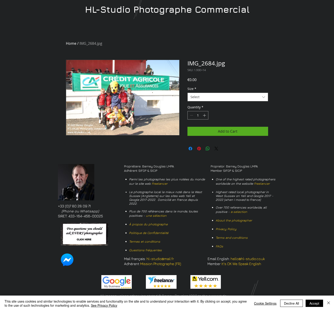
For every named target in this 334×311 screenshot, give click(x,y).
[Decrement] (191, 115)
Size (191, 89)
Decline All (291, 303)
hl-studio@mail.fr (160, 259)
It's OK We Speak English (241, 264)
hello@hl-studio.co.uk (248, 259)
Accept (314, 303)
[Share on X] (216, 148)
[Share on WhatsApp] (207, 148)
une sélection (156, 215)
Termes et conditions (144, 241)
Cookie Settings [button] (265, 303)
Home (71, 43)
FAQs (219, 246)
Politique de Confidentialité (148, 233)
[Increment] (205, 115)
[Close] (328, 303)
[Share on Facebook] (190, 148)
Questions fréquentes (145, 250)
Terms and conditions (232, 237)
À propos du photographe (148, 224)
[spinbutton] (198, 115)
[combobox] (227, 97)
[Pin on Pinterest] (199, 148)
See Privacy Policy (104, 305)
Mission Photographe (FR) (160, 264)
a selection (239, 212)
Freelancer (159, 183)
